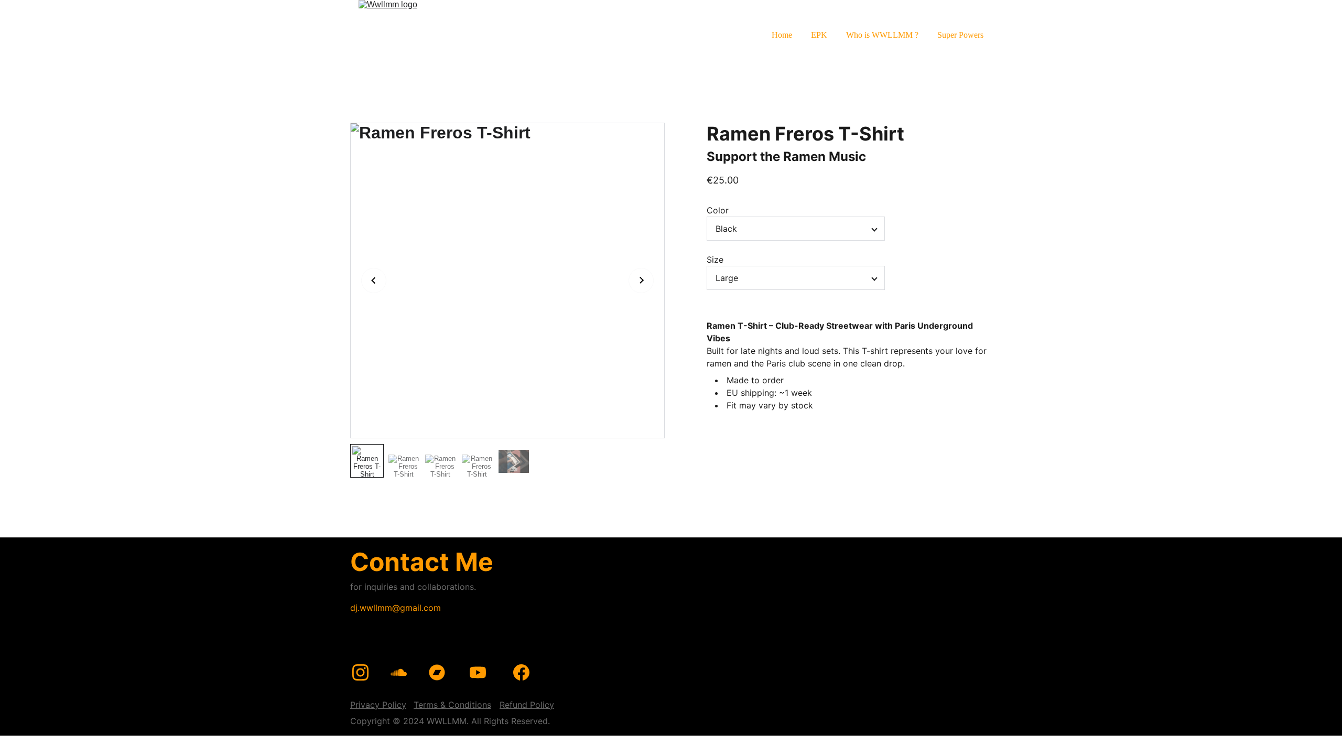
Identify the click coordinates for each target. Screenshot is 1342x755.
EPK (819, 34)
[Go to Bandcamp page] (437, 672)
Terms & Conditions (452, 704)
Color (718, 210)
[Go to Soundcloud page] (399, 672)
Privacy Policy (378, 704)
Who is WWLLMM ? (882, 34)
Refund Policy (527, 704)
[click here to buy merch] (741, 655)
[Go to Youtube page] (478, 672)
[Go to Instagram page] (360, 672)
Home (782, 34)
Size (715, 259)
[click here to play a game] (889, 660)
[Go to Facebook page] (521, 672)
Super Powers (960, 34)
